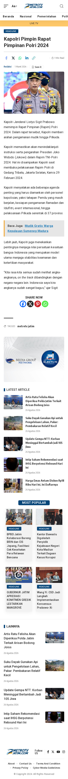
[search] (61, 6)
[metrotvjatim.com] (34, 6)
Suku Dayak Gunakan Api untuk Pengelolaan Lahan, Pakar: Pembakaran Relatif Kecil (44, 422)
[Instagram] (63, 752)
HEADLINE (11, 31)
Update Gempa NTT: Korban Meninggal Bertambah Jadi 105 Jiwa (44, 442)
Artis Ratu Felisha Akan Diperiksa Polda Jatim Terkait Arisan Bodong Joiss (43, 401)
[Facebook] (23, 304)
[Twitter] (52, 752)
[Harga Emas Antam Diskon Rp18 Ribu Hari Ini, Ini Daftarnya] (13, 486)
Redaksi (8, 66)
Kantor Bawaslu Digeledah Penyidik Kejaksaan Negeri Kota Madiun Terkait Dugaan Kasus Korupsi (48, 546)
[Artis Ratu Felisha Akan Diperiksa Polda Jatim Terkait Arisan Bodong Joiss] (13, 402)
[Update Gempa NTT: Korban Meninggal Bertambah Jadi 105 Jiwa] (13, 444)
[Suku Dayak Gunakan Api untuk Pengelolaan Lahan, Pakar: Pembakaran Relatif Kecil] (13, 423)
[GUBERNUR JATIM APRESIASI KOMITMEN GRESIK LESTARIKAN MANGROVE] (19, 575)
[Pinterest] (37, 304)
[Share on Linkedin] (26, 58)
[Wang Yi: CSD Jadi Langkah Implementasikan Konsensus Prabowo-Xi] (49, 575)
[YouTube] (58, 752)
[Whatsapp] (45, 304)
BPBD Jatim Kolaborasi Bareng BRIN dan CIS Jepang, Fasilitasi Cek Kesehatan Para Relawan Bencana (19, 546)
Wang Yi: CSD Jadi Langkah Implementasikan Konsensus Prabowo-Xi (48, 600)
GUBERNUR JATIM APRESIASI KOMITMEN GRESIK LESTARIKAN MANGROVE (19, 600)
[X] (30, 304)
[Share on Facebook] (6, 58)
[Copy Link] (33, 58)
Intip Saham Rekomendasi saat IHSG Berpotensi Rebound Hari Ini (44, 463)
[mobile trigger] (7, 6)
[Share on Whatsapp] (20, 58)
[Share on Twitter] (13, 58)
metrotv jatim (25, 326)
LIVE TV (34, 23)
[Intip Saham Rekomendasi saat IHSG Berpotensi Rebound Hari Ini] (13, 465)
